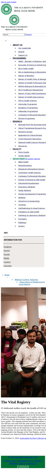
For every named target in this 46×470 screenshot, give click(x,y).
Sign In (22, 463)
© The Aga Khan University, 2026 (23, 457)
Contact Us (32, 463)
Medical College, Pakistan (26, 279)
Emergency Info (24, 461)
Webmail (13, 463)
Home (7, 275)
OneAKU (37, 461)
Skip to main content (8, 2)
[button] (28, 35)
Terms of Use (10, 461)
